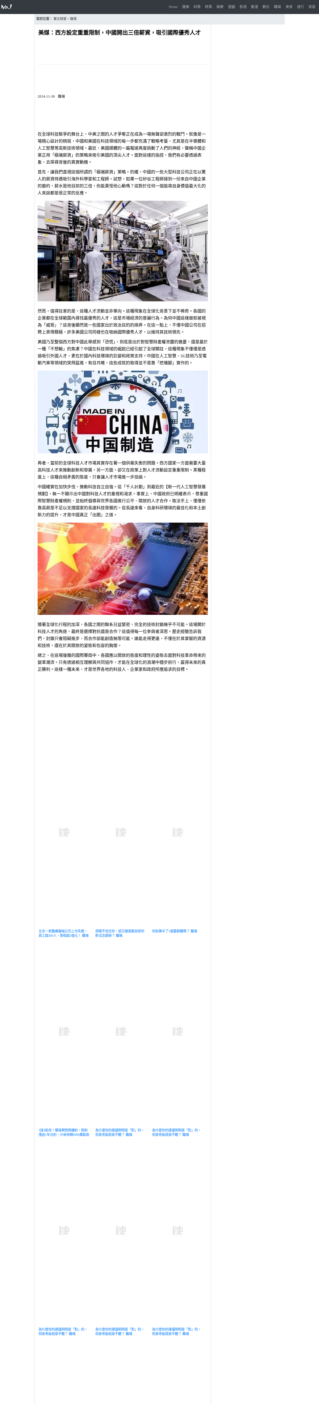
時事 (208, 7)
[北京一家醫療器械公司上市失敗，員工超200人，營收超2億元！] (65, 925)
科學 (197, 7)
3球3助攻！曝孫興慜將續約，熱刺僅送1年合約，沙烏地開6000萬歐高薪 (64, 1134)
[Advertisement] (123, 708)
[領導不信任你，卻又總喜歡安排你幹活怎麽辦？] (121, 925)
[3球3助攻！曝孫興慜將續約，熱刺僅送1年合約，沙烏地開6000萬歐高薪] (65, 1124)
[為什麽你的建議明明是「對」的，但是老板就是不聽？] (121, 1124)
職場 (277, 7)
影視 (243, 7)
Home (173, 7)
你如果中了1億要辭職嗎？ (171, 931)
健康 (185, 7)
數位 (265, 7)
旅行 (300, 7)
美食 (289, 7)
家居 (311, 7)
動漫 (254, 7)
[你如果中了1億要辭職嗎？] (178, 925)
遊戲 (231, 7)
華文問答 (60, 19)
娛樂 (219, 7)
